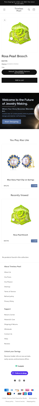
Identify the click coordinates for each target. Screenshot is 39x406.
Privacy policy (9, 401)
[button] (4, 9)
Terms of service (20, 401)
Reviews (7, 344)
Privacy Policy (9, 301)
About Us (7, 272)
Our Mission (8, 282)
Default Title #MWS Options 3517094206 (19, 72)
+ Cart (34, 186)
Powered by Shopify (21, 398)
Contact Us (8, 334)
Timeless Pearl (11, 398)
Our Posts (7, 277)
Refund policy (9, 296)
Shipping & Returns (11, 324)
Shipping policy (31, 401)
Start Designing (11, 122)
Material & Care (9, 319)
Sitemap (7, 287)
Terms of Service (10, 291)
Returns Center (9, 315)
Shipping (4, 64)
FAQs (6, 339)
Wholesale (8, 329)
